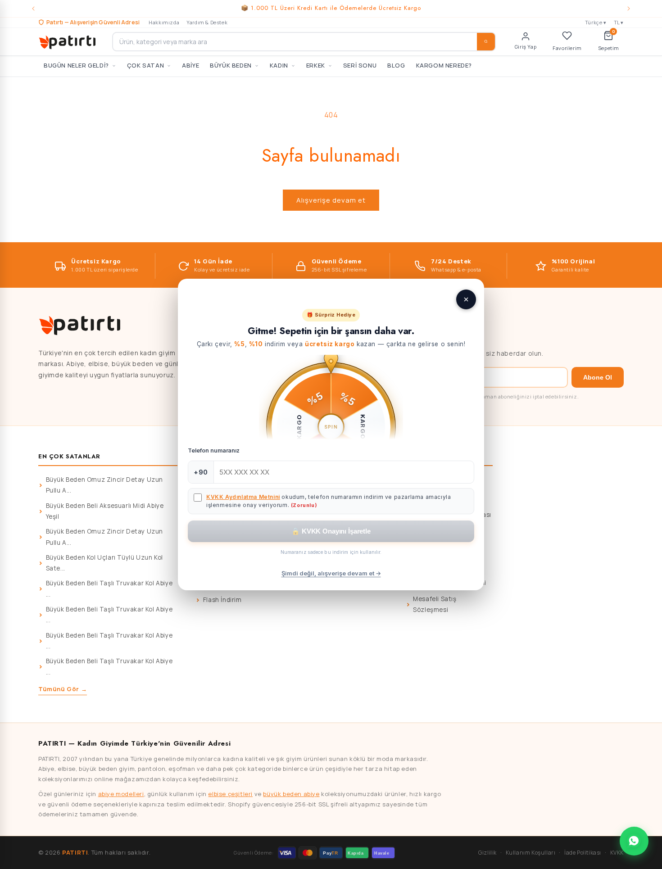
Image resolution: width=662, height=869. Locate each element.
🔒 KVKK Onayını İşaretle (331, 531)
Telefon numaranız (214, 450)
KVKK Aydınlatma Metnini (243, 496)
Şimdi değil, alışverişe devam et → (331, 573)
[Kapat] (466, 299)
